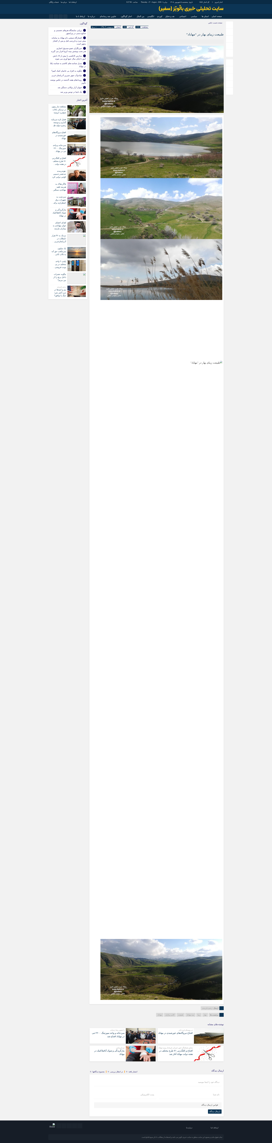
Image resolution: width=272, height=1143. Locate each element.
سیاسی (194, 16)
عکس (210, 23)
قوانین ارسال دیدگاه (209, 1105)
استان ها (205, 16)
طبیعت (180, 1015)
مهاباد (160, 1015)
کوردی (159, 16)
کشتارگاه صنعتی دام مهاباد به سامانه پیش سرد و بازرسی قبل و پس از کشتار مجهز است (69, 41)
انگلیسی (150, 16)
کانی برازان (169, 1015)
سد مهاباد (190, 1015)
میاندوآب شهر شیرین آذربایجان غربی (66, 75)
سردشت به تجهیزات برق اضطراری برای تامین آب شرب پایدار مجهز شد (59, 203)
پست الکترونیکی (147, 1095)
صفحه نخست (217, 23)
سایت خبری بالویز (184, 1137)
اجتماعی (182, 16)
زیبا (199, 1015)
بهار (205, 1015)
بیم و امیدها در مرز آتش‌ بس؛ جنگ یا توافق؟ (60, 293)
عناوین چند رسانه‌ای (108, 16)
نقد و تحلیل (170, 16)
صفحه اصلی (217, 16)
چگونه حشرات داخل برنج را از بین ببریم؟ (59, 277)
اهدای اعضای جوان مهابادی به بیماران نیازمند (59, 226)
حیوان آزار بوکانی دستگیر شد (70, 87)
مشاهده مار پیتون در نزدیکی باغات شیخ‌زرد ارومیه (59, 110)
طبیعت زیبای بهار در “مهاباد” (205, 34)
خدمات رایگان (54, 2)
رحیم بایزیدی (207, 1008)
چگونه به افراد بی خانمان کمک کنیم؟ (66, 71)
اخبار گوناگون (126, 16)
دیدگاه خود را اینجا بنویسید (208, 1082)
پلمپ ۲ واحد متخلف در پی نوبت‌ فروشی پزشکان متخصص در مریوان (59, 267)
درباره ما (64, 2)
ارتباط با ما (72, 2)
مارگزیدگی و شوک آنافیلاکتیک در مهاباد (59, 213)
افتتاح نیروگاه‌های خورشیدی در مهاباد (175, 1033)
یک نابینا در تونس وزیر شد (71, 92)
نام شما (216, 1095)
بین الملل (140, 16)
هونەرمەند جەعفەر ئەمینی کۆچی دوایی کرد (59, 174)
